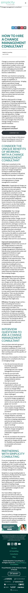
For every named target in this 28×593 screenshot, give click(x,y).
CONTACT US (14, 133)
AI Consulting (14, 551)
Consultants (14, 554)
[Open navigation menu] (25, 3)
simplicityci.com (6, 539)
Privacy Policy (20, 562)
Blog (14, 557)
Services (14, 548)
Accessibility (14, 564)
